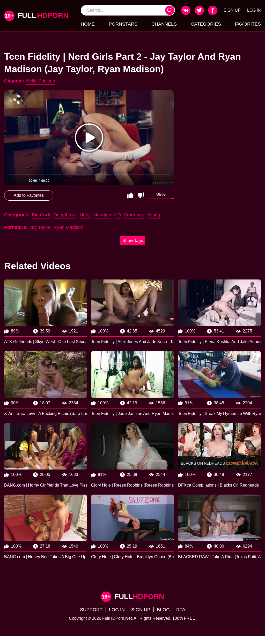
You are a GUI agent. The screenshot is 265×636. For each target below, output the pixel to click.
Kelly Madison (40, 81)
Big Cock (41, 214)
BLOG (163, 609)
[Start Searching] (169, 10)
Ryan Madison (68, 227)
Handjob (102, 214)
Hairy (85, 214)
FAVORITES (248, 24)
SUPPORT (91, 609)
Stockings (134, 214)
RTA (180, 609)
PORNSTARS (123, 24)
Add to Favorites (29, 195)
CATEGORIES (206, 24)
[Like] (130, 195)
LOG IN (254, 10)
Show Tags (132, 240)
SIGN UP (232, 10)
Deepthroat (65, 214)
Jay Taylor (40, 227)
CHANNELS (164, 24)
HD (117, 214)
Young (153, 214)
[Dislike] (141, 195)
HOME (88, 24)
